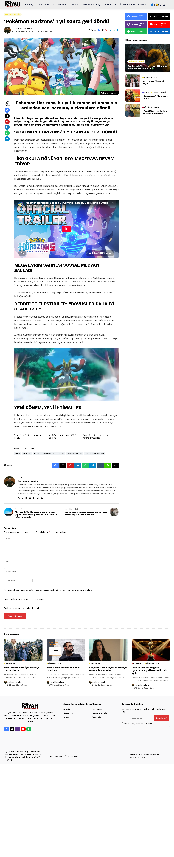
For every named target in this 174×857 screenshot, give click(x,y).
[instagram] (17, 729)
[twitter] (12, 729)
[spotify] (28, 729)
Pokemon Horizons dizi (94, 453)
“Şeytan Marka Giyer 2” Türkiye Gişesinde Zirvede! (108, 669)
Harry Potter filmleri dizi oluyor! (153, 82)
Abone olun (97, 717)
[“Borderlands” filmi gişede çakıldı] (132, 95)
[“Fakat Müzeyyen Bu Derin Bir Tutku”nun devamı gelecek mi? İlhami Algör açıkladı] (132, 110)
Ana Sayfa (67, 709)
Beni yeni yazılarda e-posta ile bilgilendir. (22, 608)
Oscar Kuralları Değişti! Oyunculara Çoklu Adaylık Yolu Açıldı (149, 670)
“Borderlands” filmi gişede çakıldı (155, 97)
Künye (142, 757)
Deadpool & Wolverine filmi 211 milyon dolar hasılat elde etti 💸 (147, 67)
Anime (17, 453)
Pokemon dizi (58, 453)
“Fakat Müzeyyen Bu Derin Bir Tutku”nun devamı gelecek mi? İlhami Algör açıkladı (154, 112)
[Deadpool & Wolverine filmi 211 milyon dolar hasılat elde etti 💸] (147, 58)
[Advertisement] (147, 225)
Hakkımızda (97, 709)
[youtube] (23, 729)
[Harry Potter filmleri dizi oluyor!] (132, 80)
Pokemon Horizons (74, 453)
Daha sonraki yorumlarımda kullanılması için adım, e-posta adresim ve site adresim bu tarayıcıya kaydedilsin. (51, 590)
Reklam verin (69, 713)
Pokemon (47, 453)
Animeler (37, 453)
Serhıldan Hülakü (25, 28)
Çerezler (133, 757)
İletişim (66, 717)
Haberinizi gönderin (100, 713)
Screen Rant (29, 449)
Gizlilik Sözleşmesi (151, 754)
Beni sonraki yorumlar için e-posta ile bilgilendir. (25, 599)
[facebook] (6, 729)
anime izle (27, 453)
